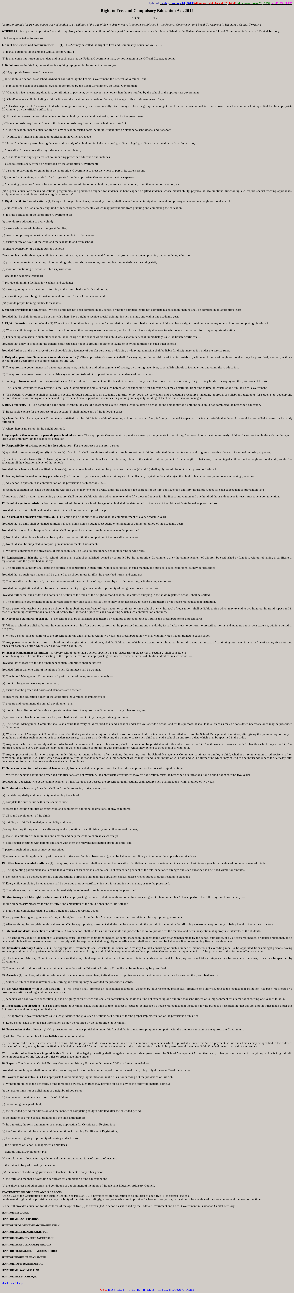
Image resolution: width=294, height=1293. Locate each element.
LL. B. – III (154, 1289)
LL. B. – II (138, 1289)
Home (190, 1289)
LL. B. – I (123, 1289)
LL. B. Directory (174, 1289)
